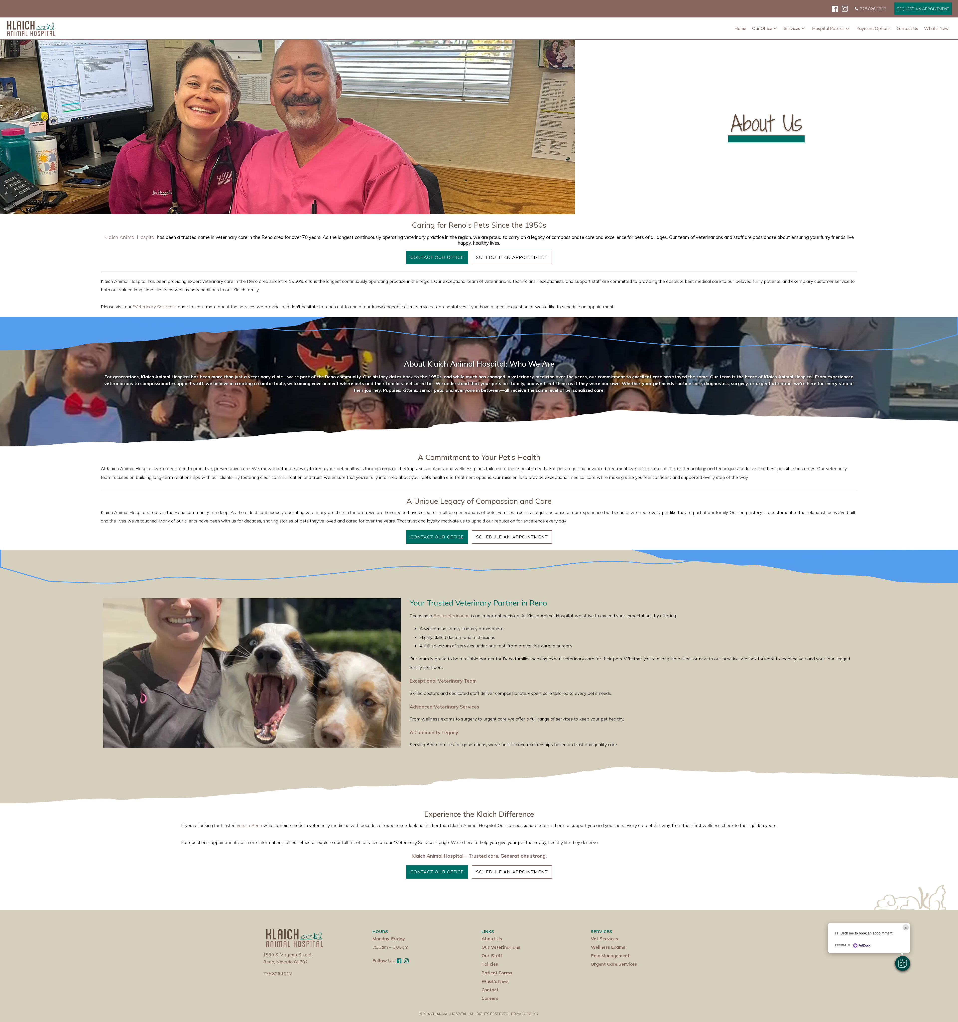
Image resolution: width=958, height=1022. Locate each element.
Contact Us (907, 28)
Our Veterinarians (500, 947)
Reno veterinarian (451, 615)
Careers (489, 998)
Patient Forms (496, 973)
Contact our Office (437, 257)
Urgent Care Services (614, 964)
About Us (491, 938)
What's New (936, 28)
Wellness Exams (608, 947)
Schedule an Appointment (512, 257)
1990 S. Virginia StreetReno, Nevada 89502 (287, 958)
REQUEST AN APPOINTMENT (923, 8)
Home (740, 28)
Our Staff (491, 955)
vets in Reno (249, 825)
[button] (902, 963)
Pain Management (610, 955)
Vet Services (604, 938)
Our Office (762, 28)
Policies (489, 964)
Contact (489, 990)
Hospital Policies (828, 28)
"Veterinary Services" (154, 306)
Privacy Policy (524, 1014)
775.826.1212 (277, 973)
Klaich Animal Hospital (130, 237)
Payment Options (873, 28)
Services (792, 28)
